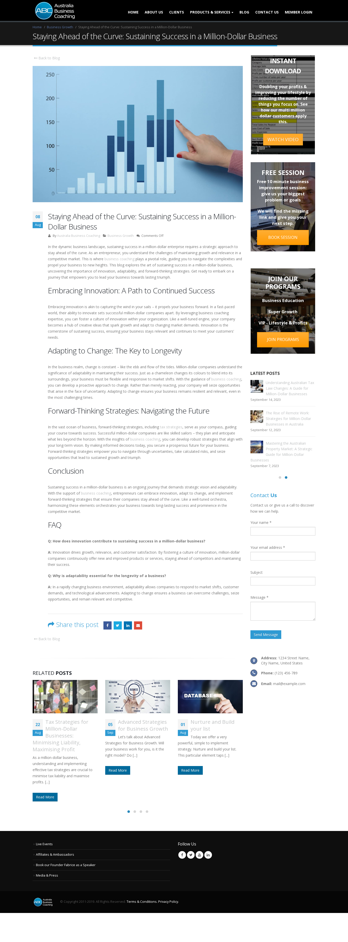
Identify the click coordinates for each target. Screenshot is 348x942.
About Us (154, 12)
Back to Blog (48, 58)
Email (138, 625)
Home (133, 12)
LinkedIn (128, 625)
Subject (256, 572)
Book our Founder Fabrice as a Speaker (66, 844)
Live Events (44, 823)
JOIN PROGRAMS (283, 339)
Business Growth (121, 236)
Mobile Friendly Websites (209, 725)
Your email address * (267, 547)
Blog (244, 12)
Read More (45, 770)
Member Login (298, 12)
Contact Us (267, 12)
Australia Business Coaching (78, 236)
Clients (176, 12)
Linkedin (208, 834)
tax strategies (171, 427)
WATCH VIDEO (283, 139)
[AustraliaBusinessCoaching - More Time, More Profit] (54, 10)
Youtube (199, 834)
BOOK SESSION (283, 237)
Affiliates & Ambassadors (55, 834)
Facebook (107, 625)
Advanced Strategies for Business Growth (70, 725)
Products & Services (210, 12)
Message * (259, 597)
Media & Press (47, 855)
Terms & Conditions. (142, 881)
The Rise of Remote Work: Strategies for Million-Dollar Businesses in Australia (288, 419)
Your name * (261, 522)
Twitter (118, 625)
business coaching (119, 258)
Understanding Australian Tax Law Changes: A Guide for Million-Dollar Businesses (290, 388)
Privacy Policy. (168, 881)
